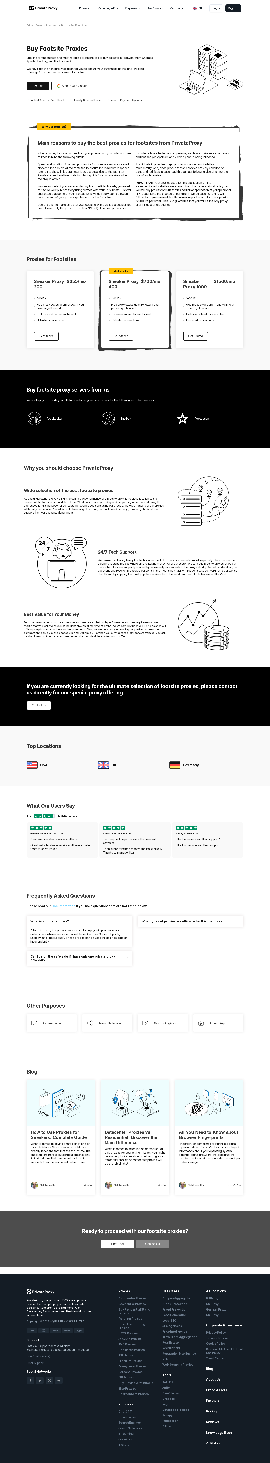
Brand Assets (216, 1390)
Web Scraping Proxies (177, 1364)
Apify (166, 1388)
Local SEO (169, 1320)
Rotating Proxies (130, 1318)
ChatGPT (125, 1411)
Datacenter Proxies (132, 1298)
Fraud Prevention (174, 1309)
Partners (213, 1401)
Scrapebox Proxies (175, 1410)
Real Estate (170, 1342)
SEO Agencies (172, 1326)
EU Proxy (212, 1298)
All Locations (216, 1291)
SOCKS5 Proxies (130, 1339)
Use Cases (170, 1291)
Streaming (126, 1433)
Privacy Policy (216, 1332)
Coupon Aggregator (176, 1298)
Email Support (35, 1363)
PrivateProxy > (36, 25)
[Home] (43, 8)
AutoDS (167, 1382)
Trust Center (215, 1358)
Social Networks (130, 1428)
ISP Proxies (126, 1377)
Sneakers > (53, 25)
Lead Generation (174, 1315)
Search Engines (129, 1422)
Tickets (123, 1444)
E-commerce (127, 1417)
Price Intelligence (174, 1331)
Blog (209, 1369)
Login (216, 8)
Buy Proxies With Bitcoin (135, 1383)
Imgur (166, 1404)
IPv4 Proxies (127, 1344)
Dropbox (168, 1399)
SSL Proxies (126, 1355)
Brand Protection (174, 1304)
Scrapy (167, 1415)
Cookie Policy (215, 1343)
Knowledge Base (219, 1433)
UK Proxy (212, 1315)
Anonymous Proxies (132, 1366)
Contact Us (39, 705)
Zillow (166, 1426)
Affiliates (213, 1443)
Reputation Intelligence (179, 1353)
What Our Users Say (51, 806)
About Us (213, 1379)
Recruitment (171, 1348)
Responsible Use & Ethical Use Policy (224, 1351)
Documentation (63, 906)
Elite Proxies (127, 1388)
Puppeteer (170, 1421)
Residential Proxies (132, 1304)
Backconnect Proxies (133, 1394)
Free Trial (38, 85)
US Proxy (212, 1304)
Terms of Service (218, 1338)
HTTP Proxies (128, 1333)
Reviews (212, 1422)
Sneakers (125, 1439)
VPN (165, 1359)
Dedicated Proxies (131, 1350)
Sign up (233, 8)
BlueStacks (170, 1393)
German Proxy (216, 1309)
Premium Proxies (130, 1361)
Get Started (46, 336)
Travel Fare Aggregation (179, 1337)
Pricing (211, 1411)
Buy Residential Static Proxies (134, 1311)
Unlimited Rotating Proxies (131, 1326)
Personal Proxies (130, 1372)
